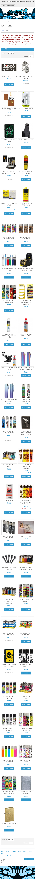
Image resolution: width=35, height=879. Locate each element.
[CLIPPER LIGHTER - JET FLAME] (9, 260)
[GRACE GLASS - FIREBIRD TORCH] (9, 359)
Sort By (4, 53)
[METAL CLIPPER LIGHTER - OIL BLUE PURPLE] (26, 359)
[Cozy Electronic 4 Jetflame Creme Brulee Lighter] (26, 422)
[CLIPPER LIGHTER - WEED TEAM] (9, 687)
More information (10, 5)
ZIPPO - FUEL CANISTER (26, 108)
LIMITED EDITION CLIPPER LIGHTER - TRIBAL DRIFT (26, 466)
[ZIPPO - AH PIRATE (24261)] (9, 131)
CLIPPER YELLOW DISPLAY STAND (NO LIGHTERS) (26, 302)
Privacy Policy (22, 851)
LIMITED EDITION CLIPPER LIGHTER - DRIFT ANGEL (26, 502)
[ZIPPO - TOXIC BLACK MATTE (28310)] (9, 656)
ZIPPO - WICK (9, 500)
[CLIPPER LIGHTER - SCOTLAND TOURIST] (9, 422)
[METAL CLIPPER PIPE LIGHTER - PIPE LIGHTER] (9, 162)
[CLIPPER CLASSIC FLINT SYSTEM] (9, 559)
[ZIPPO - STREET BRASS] (9, 814)
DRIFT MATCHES (26, 536)
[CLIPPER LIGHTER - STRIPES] (26, 687)
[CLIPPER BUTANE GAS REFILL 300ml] (26, 162)
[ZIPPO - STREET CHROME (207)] (26, 783)
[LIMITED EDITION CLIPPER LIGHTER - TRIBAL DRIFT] (26, 456)
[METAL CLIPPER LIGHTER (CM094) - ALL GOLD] (26, 260)
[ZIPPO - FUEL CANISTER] (26, 99)
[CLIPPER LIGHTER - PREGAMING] (9, 291)
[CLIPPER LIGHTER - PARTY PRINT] (26, 719)
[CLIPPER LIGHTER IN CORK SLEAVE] (26, 228)
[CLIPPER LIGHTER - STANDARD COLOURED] (26, 559)
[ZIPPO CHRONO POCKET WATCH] (26, 67)
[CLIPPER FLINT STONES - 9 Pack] (9, 194)
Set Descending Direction (16, 53)
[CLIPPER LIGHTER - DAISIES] (9, 456)
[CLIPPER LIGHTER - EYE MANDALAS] (26, 590)
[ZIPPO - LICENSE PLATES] (9, 67)
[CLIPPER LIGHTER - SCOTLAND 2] (26, 390)
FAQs (2, 851)
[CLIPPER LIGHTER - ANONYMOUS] (9, 527)
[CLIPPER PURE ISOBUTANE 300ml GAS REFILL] (9, 325)
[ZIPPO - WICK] (9, 491)
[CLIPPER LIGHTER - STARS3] (26, 751)
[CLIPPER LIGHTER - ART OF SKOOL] (9, 719)
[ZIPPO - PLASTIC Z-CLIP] (26, 131)
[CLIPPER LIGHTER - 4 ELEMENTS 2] (26, 624)
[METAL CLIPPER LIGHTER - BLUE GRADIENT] (9, 390)
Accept (3, 5)
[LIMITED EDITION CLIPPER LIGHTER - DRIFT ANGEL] (26, 491)
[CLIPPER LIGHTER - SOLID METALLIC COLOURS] (9, 590)
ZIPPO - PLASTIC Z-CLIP (26, 140)
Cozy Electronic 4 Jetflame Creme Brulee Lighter (26, 433)
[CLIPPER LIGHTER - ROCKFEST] (26, 656)
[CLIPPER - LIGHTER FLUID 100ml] (26, 194)
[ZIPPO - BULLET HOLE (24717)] (9, 99)
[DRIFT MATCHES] (26, 527)
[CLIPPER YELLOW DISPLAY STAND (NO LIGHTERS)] (26, 291)
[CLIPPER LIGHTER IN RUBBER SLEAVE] (9, 228)
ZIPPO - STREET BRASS (9, 823)
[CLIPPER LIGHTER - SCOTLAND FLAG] (9, 624)
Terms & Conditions (11, 851)
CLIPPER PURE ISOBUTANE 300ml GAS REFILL (9, 336)
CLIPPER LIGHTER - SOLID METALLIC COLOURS (9, 601)
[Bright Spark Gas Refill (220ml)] (26, 325)
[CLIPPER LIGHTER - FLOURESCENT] (9, 751)
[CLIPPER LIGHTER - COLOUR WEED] (9, 783)
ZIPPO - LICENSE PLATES (9, 76)
